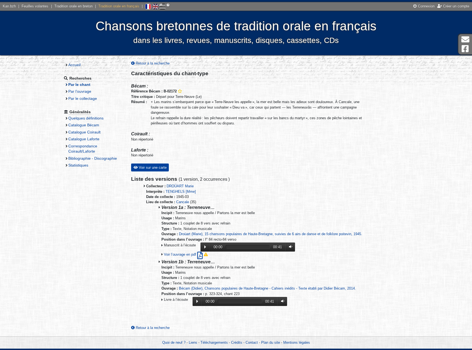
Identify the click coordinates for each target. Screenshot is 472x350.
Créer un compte (455, 6)
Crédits (236, 342)
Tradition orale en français (118, 6)
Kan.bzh (9, 6)
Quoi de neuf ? (173, 342)
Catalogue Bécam (83, 125)
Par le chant (79, 84)
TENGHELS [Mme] (181, 191)
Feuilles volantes (35, 6)
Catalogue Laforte (83, 139)
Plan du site (270, 342)
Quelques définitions (86, 118)
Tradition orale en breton (73, 6)
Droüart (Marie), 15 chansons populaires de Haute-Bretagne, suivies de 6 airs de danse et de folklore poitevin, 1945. (270, 234)
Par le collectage (82, 98)
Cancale (182, 202)
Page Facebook (465, 49)
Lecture (205, 247)
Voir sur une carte (152, 167)
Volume (289, 246)
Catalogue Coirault (84, 132)
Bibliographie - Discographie (92, 158)
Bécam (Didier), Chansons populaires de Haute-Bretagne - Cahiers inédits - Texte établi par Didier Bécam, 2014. (267, 288)
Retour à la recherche (152, 63)
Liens (193, 342)
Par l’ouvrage (79, 91)
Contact (252, 342)
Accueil (74, 65)
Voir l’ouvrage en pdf (180, 254)
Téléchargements (214, 342)
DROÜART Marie (180, 186)
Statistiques (78, 165)
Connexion (426, 6)
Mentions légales (296, 342)
